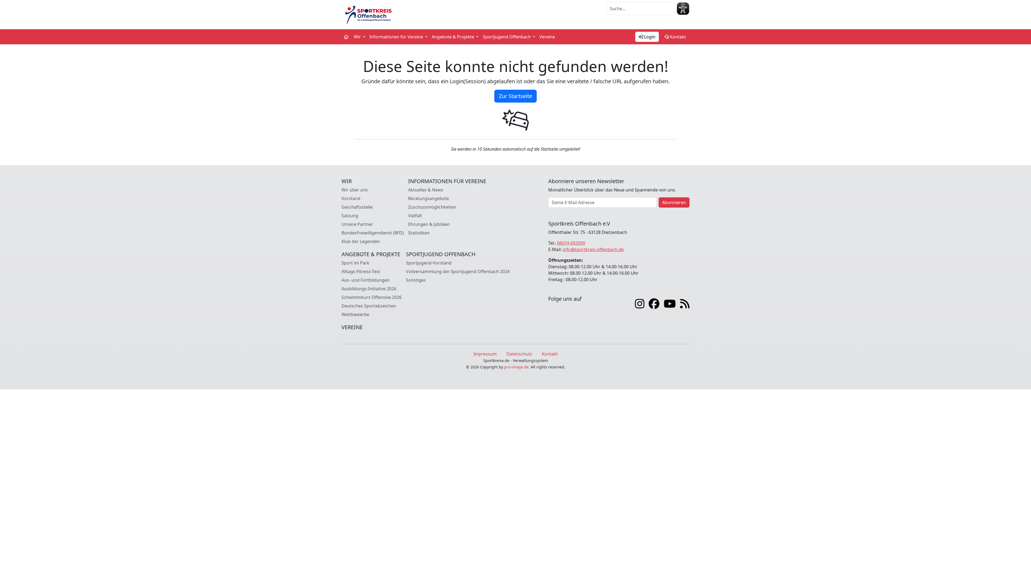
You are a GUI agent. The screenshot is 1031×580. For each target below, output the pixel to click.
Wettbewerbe (355, 314)
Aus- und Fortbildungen (366, 280)
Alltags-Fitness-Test (361, 271)
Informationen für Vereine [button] (396, 37)
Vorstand (351, 198)
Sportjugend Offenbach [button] (507, 37)
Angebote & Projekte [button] (453, 37)
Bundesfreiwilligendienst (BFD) (373, 233)
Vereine (547, 37)
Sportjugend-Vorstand (429, 263)
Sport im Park (355, 263)
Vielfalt (415, 216)
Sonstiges (416, 280)
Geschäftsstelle (357, 207)
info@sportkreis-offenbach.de (593, 249)
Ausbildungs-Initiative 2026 (369, 289)
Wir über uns (355, 190)
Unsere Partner (357, 224)
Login (649, 37)
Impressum (485, 354)
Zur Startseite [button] (515, 96)
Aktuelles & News (425, 190)
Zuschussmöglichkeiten (432, 207)
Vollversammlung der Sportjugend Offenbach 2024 (458, 271)
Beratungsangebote (428, 198)
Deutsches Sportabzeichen (369, 306)
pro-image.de (516, 366)
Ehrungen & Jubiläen (429, 224)
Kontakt (677, 37)
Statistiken (419, 233)
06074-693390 (571, 243)
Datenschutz (519, 354)
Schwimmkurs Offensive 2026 (372, 297)
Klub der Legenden (361, 241)
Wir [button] (358, 37)
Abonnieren (674, 202)
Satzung (350, 216)
